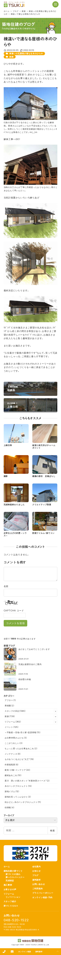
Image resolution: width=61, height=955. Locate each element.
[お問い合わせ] (12, 951)
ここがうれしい (14, 743)
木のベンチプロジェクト (18, 786)
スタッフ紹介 (10, 901)
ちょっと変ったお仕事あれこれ (21, 748)
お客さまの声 (10, 889)
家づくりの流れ (13, 874)
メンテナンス (13, 754)
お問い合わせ (38, 884)
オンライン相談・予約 (42, 897)
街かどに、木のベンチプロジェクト (23, 802)
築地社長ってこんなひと (18, 797)
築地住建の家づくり (13, 871)
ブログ (35, 875)
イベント (12, 727)
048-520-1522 (16, 920)
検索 (52, 830)
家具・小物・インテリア (17, 770)
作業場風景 (12, 764)
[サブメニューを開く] (55, 711)
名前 (6, 586)
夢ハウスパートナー (15, 877)
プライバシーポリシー (42, 893)
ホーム (7, 866)
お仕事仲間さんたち (16, 738)
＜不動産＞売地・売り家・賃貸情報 (23, 732)
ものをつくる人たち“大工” (19, 759)
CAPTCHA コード (14, 610)
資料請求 (36, 880)
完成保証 (10, 880)
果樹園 (9, 705)
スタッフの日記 (15, 711)
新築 (11, 56)
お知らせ (36, 871)
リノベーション (13, 897)
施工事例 (8, 885)
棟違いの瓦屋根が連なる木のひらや (26, 53)
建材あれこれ (13, 775)
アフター (10, 700)
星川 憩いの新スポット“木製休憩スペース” (27, 780)
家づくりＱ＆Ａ (11, 905)
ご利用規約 (37, 888)
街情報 (10, 807)
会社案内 (36, 866)
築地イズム (12, 791)
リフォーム (13, 721)
